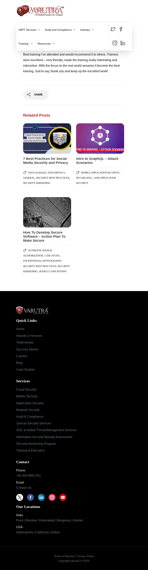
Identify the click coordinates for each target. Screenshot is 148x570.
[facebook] (121, 30)
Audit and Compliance (58, 29)
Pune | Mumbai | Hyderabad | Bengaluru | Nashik (49, 520)
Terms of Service (64, 556)
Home (20, 329)
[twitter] (114, 30)
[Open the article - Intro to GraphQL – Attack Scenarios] (88, 138)
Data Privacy (56, 172)
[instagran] (115, 44)
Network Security (28, 410)
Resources (44, 43)
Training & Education (30, 450)
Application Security (30, 403)
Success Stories (27, 349)
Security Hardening (36, 183)
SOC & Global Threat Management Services (46, 430)
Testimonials (24, 342)
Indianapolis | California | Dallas (38, 532)
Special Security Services (33, 423)
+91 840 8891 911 (28, 475)
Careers (21, 356)
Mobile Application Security (100, 172)
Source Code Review (52, 271)
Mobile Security (26, 396)
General (29, 177)
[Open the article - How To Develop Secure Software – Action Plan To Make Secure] (35, 212)
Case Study (52, 255)
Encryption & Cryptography (42, 260)
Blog (19, 362)
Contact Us (23, 487)
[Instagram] (54, 497)
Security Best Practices (52, 177)
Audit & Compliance (30, 416)
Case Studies (25, 369)
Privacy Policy (85, 556)
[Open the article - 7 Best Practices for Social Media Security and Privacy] (35, 138)
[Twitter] (21, 497)
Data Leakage (37, 172)
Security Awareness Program (36, 443)
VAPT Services (27, 29)
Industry (85, 29)
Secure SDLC (84, 177)
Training (23, 43)
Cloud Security (26, 389)
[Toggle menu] (129, 9)
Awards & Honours (29, 335)
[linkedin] (123, 44)
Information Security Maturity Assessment (44, 437)
